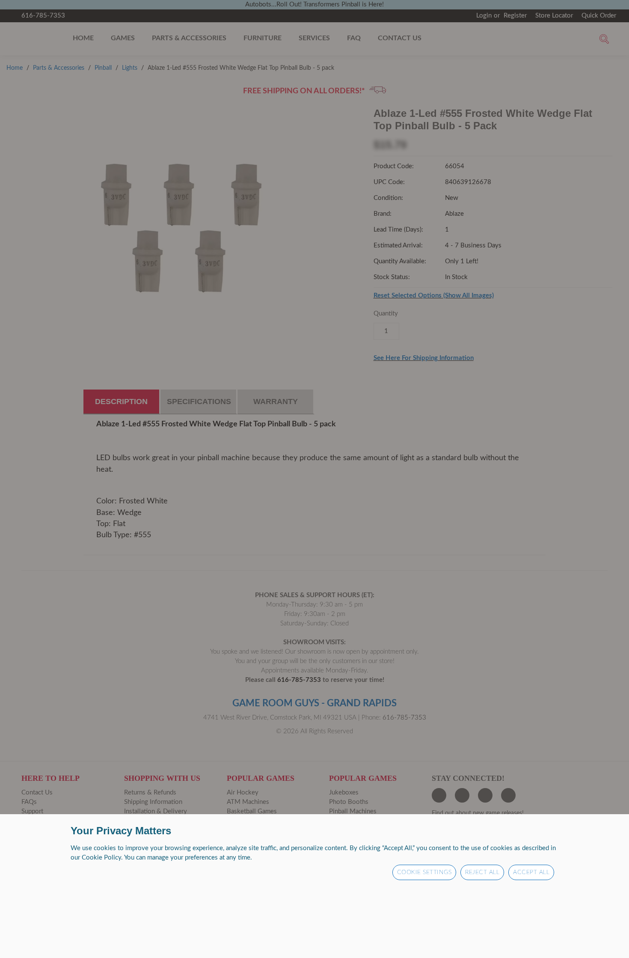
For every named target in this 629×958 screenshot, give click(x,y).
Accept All (531, 872)
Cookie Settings (424, 872)
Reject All (482, 872)
